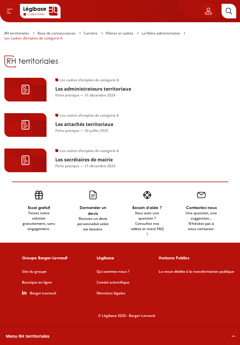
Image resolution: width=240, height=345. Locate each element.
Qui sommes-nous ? (113, 271)
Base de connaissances (56, 33)
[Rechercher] (229, 11)
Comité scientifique (113, 282)
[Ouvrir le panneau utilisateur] (208, 11)
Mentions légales (111, 293)
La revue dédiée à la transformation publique (196, 271)
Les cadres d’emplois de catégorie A (33, 38)
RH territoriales (16, 33)
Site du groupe (34, 271)
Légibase (105, 257)
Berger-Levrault (43, 293)
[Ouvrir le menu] (10, 11)
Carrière (90, 33)
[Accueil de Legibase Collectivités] (40, 11)
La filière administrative (161, 33)
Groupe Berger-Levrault (44, 257)
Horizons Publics (174, 257)
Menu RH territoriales (27, 336)
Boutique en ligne (37, 282)
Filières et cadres (119, 33)
